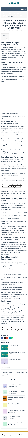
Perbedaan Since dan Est (15, 345)
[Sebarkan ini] (2, 338)
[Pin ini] (7, 338)
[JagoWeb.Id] (14, 3)
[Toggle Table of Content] (6, 38)
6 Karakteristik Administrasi (15, 359)
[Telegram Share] (10, 338)
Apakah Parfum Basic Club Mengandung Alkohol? (21, 372)
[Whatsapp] (12, 338)
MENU (24, 9)
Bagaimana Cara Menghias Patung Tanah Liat (17, 352)
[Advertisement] (14, 97)
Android (8, 367)
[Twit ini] (5, 338)
